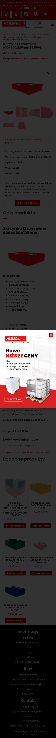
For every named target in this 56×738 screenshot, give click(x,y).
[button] (51, 335)
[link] (28, 369)
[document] (28, 369)
